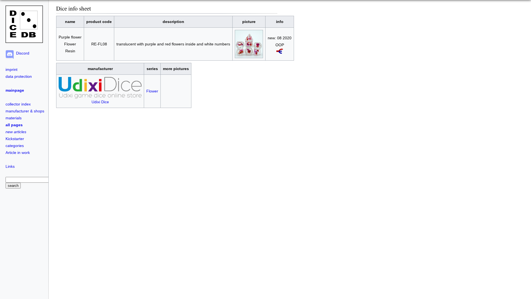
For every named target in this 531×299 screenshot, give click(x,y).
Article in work (18, 152)
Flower (152, 91)
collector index (18, 104)
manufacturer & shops (25, 111)
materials (14, 118)
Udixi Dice (100, 102)
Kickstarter (15, 138)
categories (15, 145)
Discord (21, 53)
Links (10, 166)
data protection (19, 76)
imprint (11, 69)
